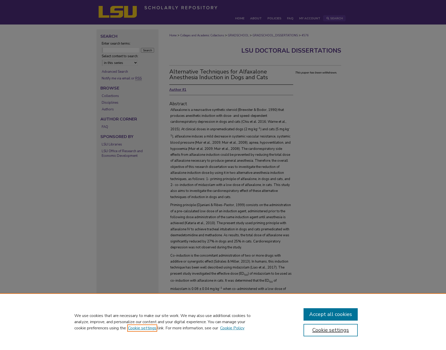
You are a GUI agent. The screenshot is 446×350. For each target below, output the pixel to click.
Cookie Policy (232, 328)
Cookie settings (142, 328)
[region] (223, 321)
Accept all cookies (330, 314)
